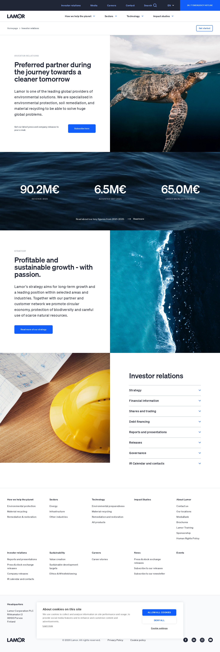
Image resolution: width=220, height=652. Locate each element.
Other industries (59, 516)
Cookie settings (159, 628)
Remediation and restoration (107, 516)
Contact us (182, 506)
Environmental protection (21, 506)
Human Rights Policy (187, 538)
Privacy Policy (115, 640)
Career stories (100, 559)
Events (180, 552)
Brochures (182, 522)
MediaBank (182, 516)
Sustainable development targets (64, 566)
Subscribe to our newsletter (149, 573)
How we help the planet (20, 499)
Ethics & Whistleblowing (63, 573)
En (169, 5)
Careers (111, 5)
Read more (138, 219)
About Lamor (183, 499)
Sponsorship (183, 532)
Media (94, 5)
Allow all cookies (159, 612)
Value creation (58, 559)
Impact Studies (142, 499)
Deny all (159, 620)
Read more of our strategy (33, 329)
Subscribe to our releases (148, 568)
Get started (204, 28)
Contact (130, 5)
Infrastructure (57, 511)
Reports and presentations (22, 559)
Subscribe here (81, 128)
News (137, 552)
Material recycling (17, 511)
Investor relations (17, 552)
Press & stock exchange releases (20, 566)
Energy (53, 506)
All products (99, 522)
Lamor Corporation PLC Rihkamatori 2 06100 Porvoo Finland (20, 616)
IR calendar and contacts (20, 578)
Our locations (183, 511)
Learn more (48, 626)
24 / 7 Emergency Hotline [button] (200, 5)
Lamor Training (184, 527)
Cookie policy (138, 640)
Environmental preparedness (108, 506)
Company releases (17, 573)
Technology (98, 499)
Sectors (54, 499)
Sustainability (57, 552)
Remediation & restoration (21, 516)
